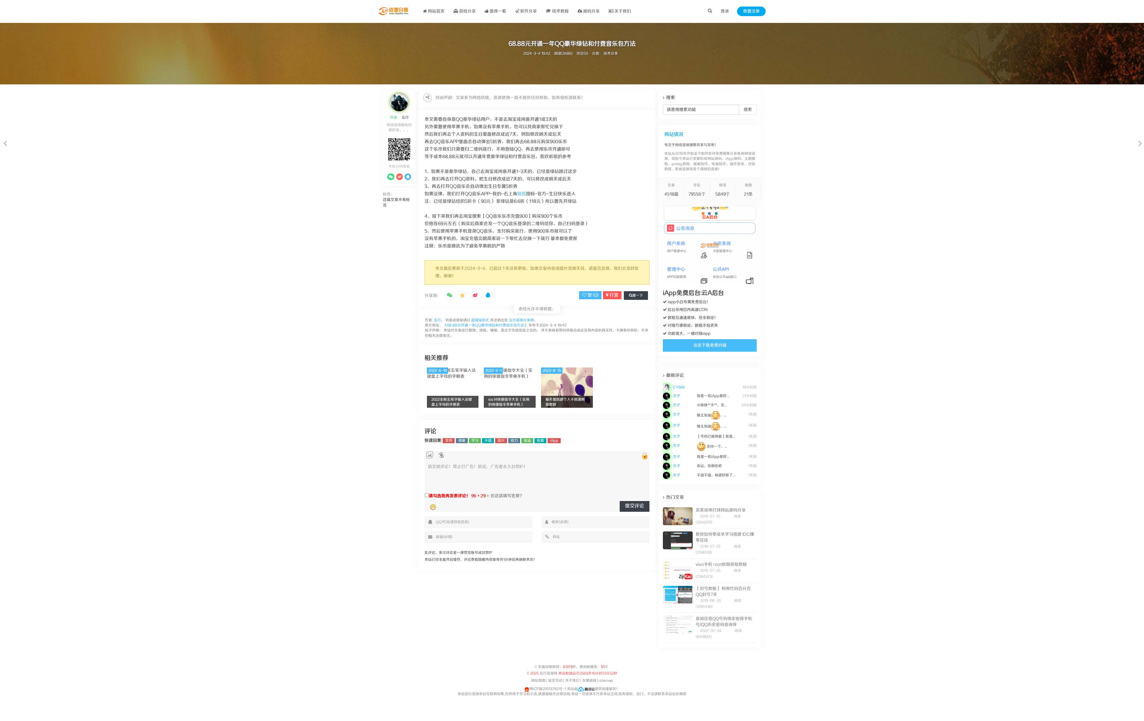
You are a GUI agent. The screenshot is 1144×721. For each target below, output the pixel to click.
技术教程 (560, 11)
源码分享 (591, 11)
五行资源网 (548, 673)
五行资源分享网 (521, 320)
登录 (725, 11)
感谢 (461, 441)
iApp (554, 441)
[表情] (433, 507)
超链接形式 (480, 320)
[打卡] (441, 455)
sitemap (606, 681)
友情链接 (589, 681)
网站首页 (435, 11)
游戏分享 (467, 11)
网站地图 (538, 681)
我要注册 (751, 11)
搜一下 (637, 295)
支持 (448, 441)
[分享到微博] (475, 295)
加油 (527, 441)
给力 (514, 441)
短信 (521, 193)
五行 (405, 118)
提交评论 (634, 506)
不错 (488, 441)
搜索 (748, 109)
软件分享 (528, 11)
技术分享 (611, 53)
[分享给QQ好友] (488, 295)
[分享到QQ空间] (462, 295)
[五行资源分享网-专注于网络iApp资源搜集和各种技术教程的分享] (394, 11)
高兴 (501, 441)
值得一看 (497, 11)
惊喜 (540, 441)
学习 (474, 441)
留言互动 (555, 681)
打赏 (613, 295)
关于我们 (622, 11)
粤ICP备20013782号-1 (547, 689)
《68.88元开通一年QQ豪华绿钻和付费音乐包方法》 (486, 325)
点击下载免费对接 (710, 345)
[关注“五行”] (390, 177)
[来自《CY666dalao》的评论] (710, 383)
